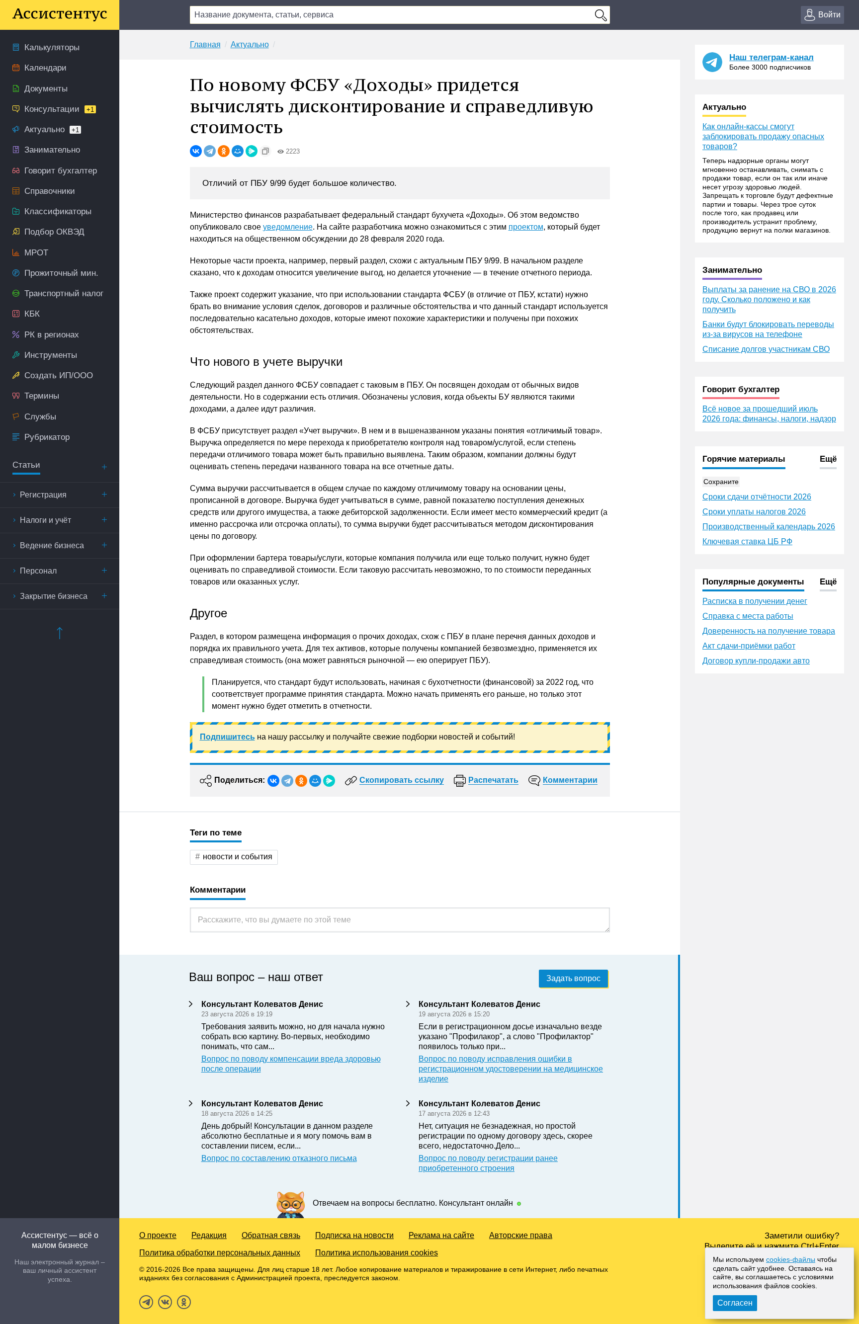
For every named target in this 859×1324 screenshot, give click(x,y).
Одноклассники (184, 1302)
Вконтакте (165, 1302)
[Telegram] (210, 151)
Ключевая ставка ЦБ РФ (747, 541)
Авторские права (520, 1235)
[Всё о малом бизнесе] (59, 15)
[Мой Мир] (238, 151)
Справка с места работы (747, 616)
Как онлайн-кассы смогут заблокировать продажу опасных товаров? (763, 136)
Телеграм (146, 1302)
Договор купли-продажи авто (756, 661)
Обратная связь (271, 1235)
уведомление (288, 227)
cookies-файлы (790, 1259)
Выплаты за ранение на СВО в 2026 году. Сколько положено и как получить (769, 299)
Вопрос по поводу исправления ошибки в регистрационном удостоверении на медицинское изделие (511, 1069)
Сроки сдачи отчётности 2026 (756, 497)
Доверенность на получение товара (768, 631)
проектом (526, 227)
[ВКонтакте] (196, 151)
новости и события (237, 856)
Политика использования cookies (376, 1252)
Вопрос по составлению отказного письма (279, 1158)
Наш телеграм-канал (771, 57)
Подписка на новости (354, 1235)
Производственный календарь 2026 (768, 526)
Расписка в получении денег (754, 601)
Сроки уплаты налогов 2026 (754, 511)
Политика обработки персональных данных (219, 1252)
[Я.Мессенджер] (252, 151)
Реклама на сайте (441, 1235)
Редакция (209, 1235)
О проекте (157, 1235)
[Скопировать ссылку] (265, 151)
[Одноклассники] (224, 151)
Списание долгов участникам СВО (766, 349)
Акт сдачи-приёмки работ (748, 646)
